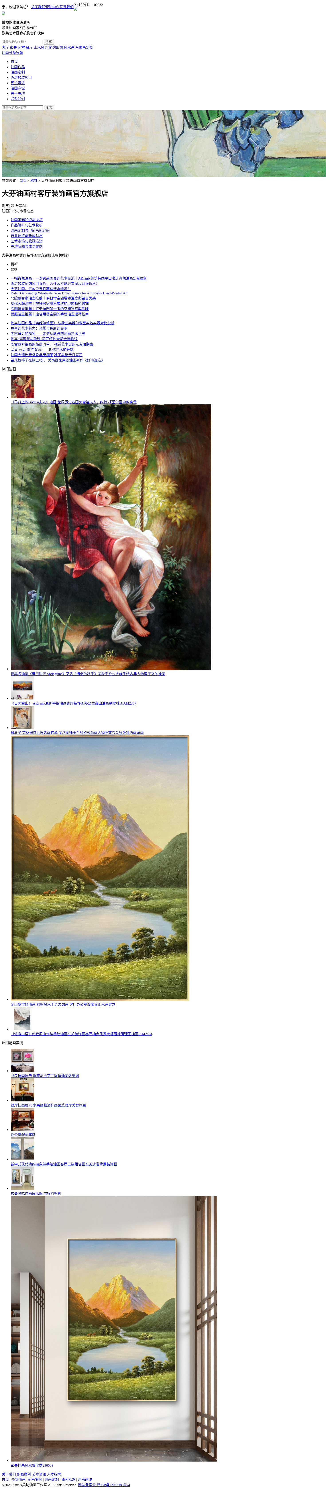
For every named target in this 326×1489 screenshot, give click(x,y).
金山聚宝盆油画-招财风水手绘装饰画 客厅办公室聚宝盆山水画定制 (63, 1004)
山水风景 (41, 47)
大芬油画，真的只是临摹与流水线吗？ (41, 289)
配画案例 (24, 1474)
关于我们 (38, 7)
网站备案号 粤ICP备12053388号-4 (104, 1485)
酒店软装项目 (21, 77)
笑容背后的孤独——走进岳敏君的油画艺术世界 (48, 334)
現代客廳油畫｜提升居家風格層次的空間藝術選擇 (50, 303)
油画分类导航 (12, 53)
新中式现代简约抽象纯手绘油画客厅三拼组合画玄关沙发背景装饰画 (64, 1164)
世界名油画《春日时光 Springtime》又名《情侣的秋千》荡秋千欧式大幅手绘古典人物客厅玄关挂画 (88, 674)
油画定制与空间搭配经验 (30, 230)
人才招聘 (54, 1474)
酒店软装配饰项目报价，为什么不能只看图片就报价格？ (55, 284)
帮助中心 (52, 7)
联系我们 (66, 7)
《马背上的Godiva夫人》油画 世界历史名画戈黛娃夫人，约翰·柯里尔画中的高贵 (74, 402)
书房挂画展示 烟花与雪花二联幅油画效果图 (45, 1076)
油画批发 (68, 1479)
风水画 (69, 47)
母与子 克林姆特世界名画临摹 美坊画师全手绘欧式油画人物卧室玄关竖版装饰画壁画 (77, 733)
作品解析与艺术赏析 (27, 225)
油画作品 (18, 67)
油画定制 (18, 72)
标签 (33, 181)
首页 (14, 62)
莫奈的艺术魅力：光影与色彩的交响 (39, 328)
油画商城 (18, 88)
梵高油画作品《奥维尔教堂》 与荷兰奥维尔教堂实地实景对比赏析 (62, 323)
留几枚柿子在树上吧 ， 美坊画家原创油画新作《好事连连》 (58, 360)
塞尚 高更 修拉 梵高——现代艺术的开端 (42, 349)
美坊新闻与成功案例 (27, 246)
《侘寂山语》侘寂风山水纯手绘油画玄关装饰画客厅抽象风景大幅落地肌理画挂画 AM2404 (81, 1034)
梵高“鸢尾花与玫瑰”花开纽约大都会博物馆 (44, 339)
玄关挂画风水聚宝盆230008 (32, 1465)
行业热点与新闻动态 (27, 236)
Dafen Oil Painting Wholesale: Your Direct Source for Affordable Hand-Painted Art (69, 293)
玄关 (13, 47)
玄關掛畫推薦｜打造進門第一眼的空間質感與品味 (50, 309)
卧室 (21, 47)
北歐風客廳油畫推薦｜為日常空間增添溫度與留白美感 (53, 298)
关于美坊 (18, 93)
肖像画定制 (84, 47)
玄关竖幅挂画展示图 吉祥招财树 (36, 1193)
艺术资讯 (18, 83)
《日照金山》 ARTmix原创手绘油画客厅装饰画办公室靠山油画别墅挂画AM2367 (73, 703)
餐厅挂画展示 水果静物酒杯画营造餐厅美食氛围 (48, 1105)
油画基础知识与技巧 (27, 220)
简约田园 (56, 47)
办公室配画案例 (23, 1135)
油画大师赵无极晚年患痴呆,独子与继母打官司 (46, 355)
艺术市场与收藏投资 (27, 241)
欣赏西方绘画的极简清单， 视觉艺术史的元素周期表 (52, 344)
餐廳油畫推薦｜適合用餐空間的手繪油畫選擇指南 (50, 314)
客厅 (5, 47)
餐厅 (29, 47)
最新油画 (18, 1479)
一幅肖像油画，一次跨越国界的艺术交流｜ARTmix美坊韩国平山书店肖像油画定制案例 (79, 278)
